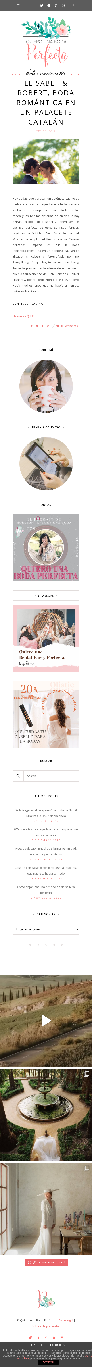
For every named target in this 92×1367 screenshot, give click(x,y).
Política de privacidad (46, 1326)
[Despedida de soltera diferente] (46, 671)
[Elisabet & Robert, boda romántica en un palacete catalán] (46, 161)
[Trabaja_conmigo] (46, 489)
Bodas (32, 72)
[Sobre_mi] (46, 412)
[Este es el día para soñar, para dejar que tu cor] (46, 1115)
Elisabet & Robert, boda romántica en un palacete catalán (46, 102)
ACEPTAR (48, 1362)
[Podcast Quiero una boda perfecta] (46, 580)
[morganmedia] (46, 1309)
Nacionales (53, 72)
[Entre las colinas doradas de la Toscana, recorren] (46, 1021)
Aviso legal (66, 1320)
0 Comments (69, 326)
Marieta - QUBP (24, 316)
